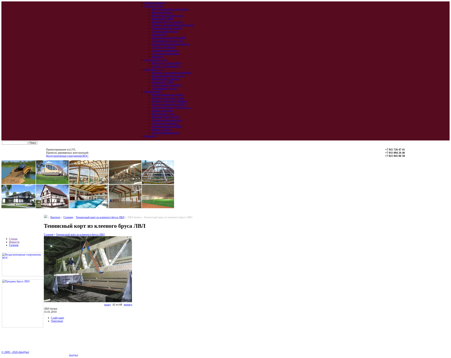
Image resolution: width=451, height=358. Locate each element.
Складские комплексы (165, 50)
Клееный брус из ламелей (167, 21)
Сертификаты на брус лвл (167, 40)
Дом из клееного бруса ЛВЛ (168, 104)
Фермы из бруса (161, 129)
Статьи (13, 238)
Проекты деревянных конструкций (173, 25)
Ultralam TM (159, 34)
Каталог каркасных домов (167, 94)
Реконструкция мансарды (167, 120)
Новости (14, 241)
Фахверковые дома (163, 113)
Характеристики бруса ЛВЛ (168, 37)
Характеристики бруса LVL (168, 75)
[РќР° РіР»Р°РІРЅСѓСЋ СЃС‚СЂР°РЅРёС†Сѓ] (45, 217)
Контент (55, 217)
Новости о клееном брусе (167, 63)
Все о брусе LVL (154, 69)
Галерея (13, 245)
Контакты (157, 56)
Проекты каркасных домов (168, 97)
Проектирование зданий (166, 28)
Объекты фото (153, 91)
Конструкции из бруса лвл (167, 15)
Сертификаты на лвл (164, 88)
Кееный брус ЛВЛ (162, 18)
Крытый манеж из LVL (166, 116)
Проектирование (154, 2)
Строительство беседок (166, 53)
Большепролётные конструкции (171, 44)
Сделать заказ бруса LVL (166, 85)
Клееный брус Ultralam (165, 78)
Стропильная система (165, 31)
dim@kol (73, 355)
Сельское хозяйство (163, 47)
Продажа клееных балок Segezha (171, 72)
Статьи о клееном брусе (166, 66)
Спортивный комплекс (165, 132)
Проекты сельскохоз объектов (169, 101)
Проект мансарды (162, 110)
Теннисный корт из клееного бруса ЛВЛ (100, 217)
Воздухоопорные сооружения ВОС (67, 155)
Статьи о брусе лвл (155, 59)
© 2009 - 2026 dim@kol (15, 352)
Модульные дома (162, 12)
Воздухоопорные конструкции (170, 9)
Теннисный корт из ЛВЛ (166, 126)
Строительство (153, 6)
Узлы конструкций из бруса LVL (171, 107)
